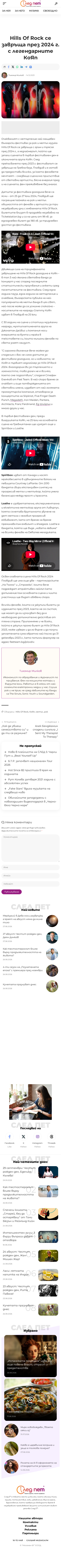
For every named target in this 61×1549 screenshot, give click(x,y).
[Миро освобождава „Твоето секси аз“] (11, 1431)
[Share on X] (13, 67)
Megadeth (16, 400)
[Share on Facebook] (8, 67)
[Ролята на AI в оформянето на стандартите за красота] (11, 1466)
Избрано (31, 1330)
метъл (39, 711)
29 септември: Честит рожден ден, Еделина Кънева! (19, 1171)
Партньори (30, 1533)
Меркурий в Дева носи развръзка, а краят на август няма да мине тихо (23, 919)
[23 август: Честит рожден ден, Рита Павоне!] (48, 1290)
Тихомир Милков (16, 75)
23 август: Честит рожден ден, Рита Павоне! (16, 1290)
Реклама (31, 1529)
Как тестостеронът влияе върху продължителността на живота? (22, 952)
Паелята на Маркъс (20, 1411)
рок (46, 711)
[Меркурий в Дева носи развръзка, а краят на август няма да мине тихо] (52, 921)
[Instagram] (37, 1140)
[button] (5, 3)
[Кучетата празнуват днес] (52, 986)
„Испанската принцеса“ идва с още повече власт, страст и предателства (28, 1364)
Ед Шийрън (43, 404)
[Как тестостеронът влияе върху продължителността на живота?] (52, 954)
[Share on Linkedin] (22, 67)
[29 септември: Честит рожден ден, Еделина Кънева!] (48, 1172)
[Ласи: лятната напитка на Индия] (48, 1275)
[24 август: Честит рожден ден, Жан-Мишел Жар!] (48, 1256)
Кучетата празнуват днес (19, 984)
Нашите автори (30, 1518)
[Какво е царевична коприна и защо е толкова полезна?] (11, 1448)
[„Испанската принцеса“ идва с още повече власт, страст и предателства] (30, 1356)
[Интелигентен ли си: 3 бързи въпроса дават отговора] (48, 1237)
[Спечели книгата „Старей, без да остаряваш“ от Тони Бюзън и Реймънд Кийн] (48, 1214)
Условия (30, 1525)
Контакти (30, 1522)
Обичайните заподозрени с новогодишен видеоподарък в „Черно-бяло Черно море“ (30, 801)
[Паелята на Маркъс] (30, 1400)
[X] (23, 1140)
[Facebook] (9, 1140)
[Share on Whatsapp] (17, 67)
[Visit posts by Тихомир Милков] (4, 75)
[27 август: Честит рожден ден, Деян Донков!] (52, 937)
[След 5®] (30, 3)
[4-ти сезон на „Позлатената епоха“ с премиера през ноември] (52, 971)
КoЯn (32, 711)
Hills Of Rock (22, 711)
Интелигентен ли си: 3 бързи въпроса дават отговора (19, 1236)
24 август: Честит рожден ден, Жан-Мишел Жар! (16, 1255)
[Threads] (51, 1140)
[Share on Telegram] (26, 67)
